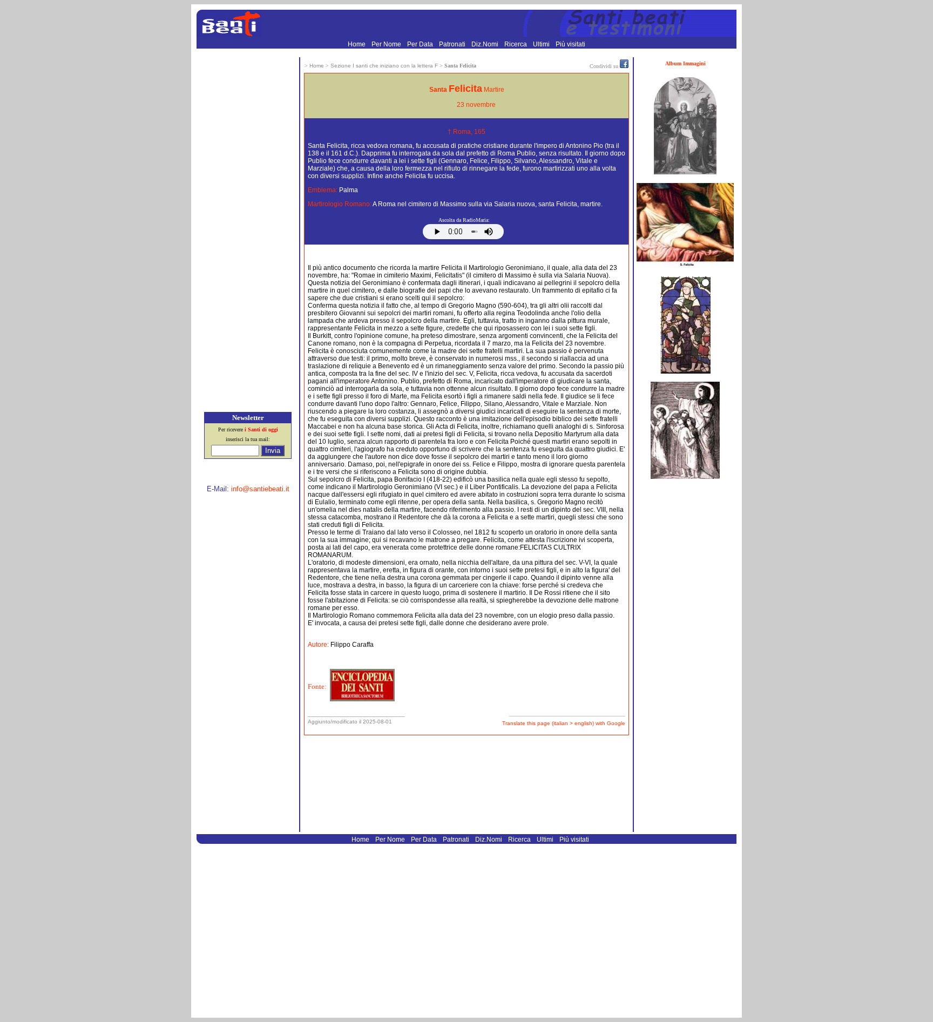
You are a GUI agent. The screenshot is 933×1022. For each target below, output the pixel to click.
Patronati (453, 44)
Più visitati (570, 44)
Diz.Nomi (485, 44)
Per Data (421, 44)
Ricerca (516, 44)
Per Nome (387, 44)
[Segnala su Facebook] (624, 66)
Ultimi (542, 44)
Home (357, 44)
